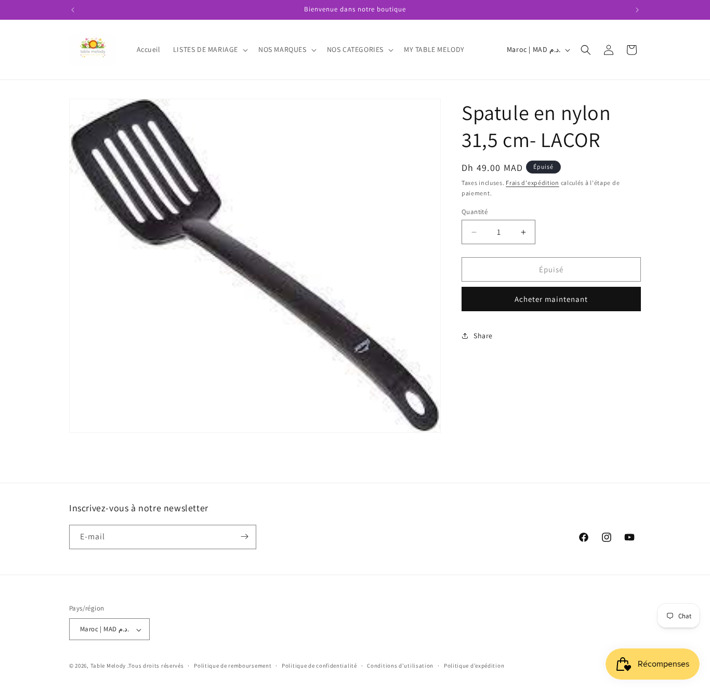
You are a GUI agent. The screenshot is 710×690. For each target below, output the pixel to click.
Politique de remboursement (232, 666)
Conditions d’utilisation (400, 666)
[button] (209, 49)
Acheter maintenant (551, 299)
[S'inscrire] (244, 536)
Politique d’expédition (474, 666)
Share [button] (483, 335)
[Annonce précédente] (72, 10)
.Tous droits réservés (155, 666)
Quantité (475, 211)
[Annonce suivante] (637, 10)
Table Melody (108, 666)
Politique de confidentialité (319, 666)
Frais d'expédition (532, 183)
